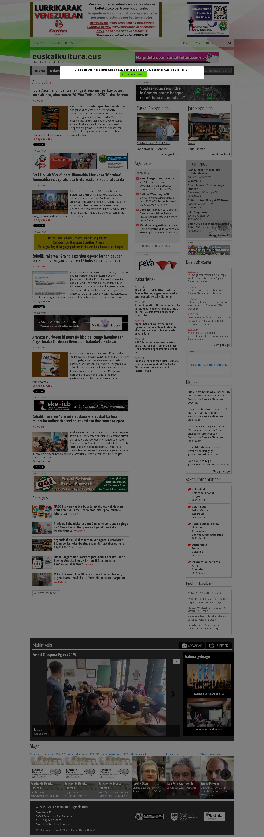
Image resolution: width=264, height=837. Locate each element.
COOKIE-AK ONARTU (134, 74)
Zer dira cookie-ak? (177, 69)
